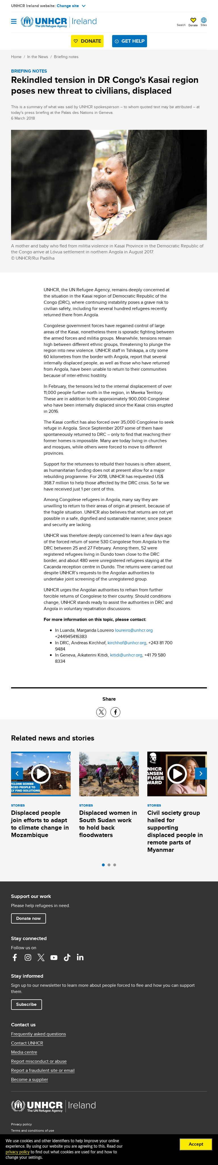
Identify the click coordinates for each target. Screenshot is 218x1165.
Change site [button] (68, 6)
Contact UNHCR (27, 1043)
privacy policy (18, 1152)
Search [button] (181, 25)
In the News (37, 57)
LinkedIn (80, 957)
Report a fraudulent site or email (43, 1070)
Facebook (14, 957)
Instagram (28, 957)
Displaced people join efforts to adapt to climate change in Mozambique (40, 824)
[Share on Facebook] (115, 712)
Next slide (201, 774)
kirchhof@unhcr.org (127, 642)
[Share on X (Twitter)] (101, 712)
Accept (196, 1144)
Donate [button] (193, 25)
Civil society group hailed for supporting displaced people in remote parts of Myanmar (175, 831)
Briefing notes (66, 57)
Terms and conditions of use (32, 1130)
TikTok (67, 957)
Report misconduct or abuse (39, 1061)
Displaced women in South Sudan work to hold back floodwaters (108, 824)
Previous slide (17, 774)
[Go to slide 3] (116, 866)
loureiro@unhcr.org (134, 630)
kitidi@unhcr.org (126, 655)
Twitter (41, 957)
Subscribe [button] (26, 1004)
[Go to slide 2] (110, 866)
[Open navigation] (13, 21)
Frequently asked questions (38, 1034)
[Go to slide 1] (105, 866)
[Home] (40, 22)
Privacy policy (21, 1124)
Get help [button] (132, 41)
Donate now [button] (28, 918)
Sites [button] (204, 25)
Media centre (24, 1052)
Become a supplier (29, 1079)
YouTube (54, 957)
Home (16, 57)
